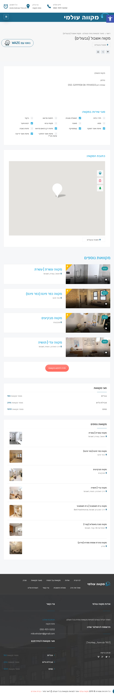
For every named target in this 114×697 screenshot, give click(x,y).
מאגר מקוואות (36, 580)
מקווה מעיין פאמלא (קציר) (95, 524)
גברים (104, 396)
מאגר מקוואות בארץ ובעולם (93, 33)
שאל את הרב (75, 588)
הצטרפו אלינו (33, 588)
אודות (67, 580)
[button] (110, 19)
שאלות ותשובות (60, 588)
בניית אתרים (36, 691)
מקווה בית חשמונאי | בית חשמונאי (92, 506)
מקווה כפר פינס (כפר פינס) (44, 294)
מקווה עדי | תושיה (50, 342)
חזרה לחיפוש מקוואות (57, 368)
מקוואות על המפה (53, 580)
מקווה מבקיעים (51, 318)
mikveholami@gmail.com (43, 633)
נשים (105, 268)
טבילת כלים (101, 402)
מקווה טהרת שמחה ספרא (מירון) (92, 542)
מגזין (25, 580)
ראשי (108, 33)
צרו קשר (46, 588)
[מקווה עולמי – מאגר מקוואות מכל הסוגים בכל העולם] (87, 16)
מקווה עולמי (83, 691)
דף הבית (77, 580)
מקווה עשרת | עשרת (48, 269)
